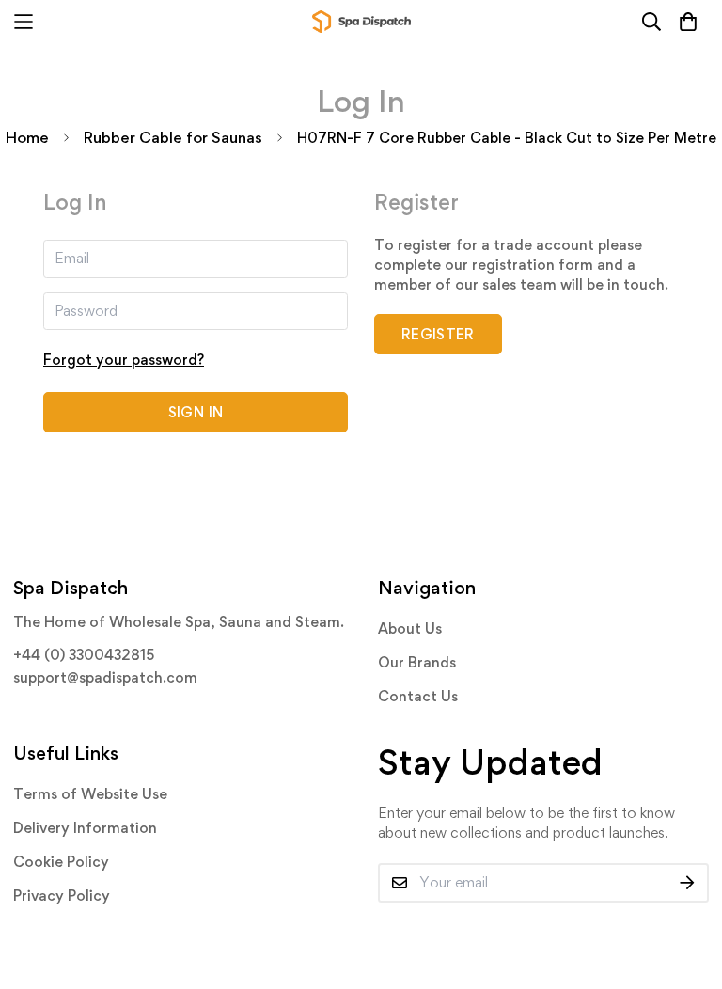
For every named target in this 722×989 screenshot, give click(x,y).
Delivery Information (85, 828)
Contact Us (418, 696)
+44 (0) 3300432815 (83, 655)
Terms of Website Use (90, 794)
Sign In (195, 412)
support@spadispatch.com (105, 677)
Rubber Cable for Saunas (173, 137)
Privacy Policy (61, 895)
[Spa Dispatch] (361, 22)
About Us (410, 628)
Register (438, 334)
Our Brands (417, 662)
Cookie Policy (61, 862)
